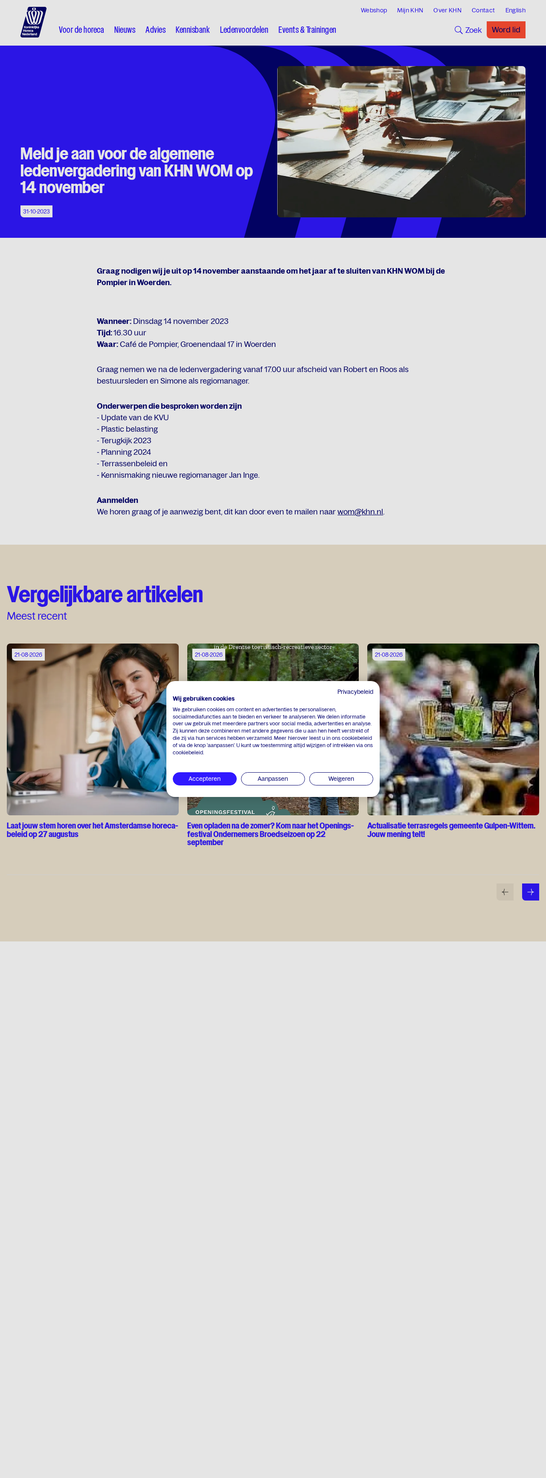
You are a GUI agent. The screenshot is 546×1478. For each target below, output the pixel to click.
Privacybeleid (355, 692)
